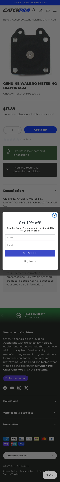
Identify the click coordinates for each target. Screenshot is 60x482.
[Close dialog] (54, 215)
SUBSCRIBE (30, 253)
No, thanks (30, 261)
